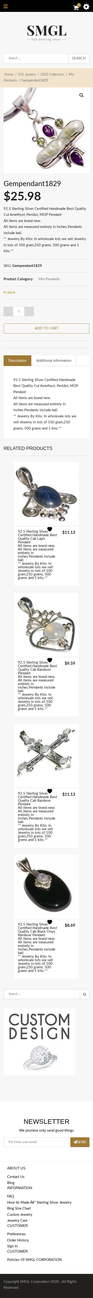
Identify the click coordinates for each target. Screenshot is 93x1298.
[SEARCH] (84, 994)
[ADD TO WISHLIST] (52, 532)
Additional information (53, 360)
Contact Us (16, 1177)
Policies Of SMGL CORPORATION (34, 1260)
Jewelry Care (17, 1220)
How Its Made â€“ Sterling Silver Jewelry (39, 1202)
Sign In (12, 1246)
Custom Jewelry (19, 1214)
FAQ (10, 1196)
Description (17, 360)
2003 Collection (52, 74)
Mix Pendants (49, 279)
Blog (11, 1183)
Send (81, 1142)
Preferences (16, 1234)
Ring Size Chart (19, 1208)
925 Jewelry (27, 74)
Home (8, 74)
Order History (18, 1240)
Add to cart (46, 328)
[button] (81, 95)
